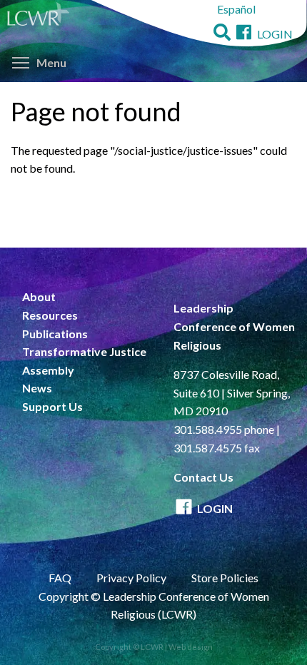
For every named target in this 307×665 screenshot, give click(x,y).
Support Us (52, 406)
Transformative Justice (84, 351)
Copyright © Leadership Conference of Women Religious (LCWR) (154, 605)
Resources (50, 315)
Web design (190, 646)
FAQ (60, 577)
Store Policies (224, 577)
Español (236, 9)
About (39, 296)
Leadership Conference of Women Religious (234, 326)
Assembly (48, 370)
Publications (55, 333)
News (37, 388)
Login (275, 34)
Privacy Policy (131, 577)
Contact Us (203, 477)
